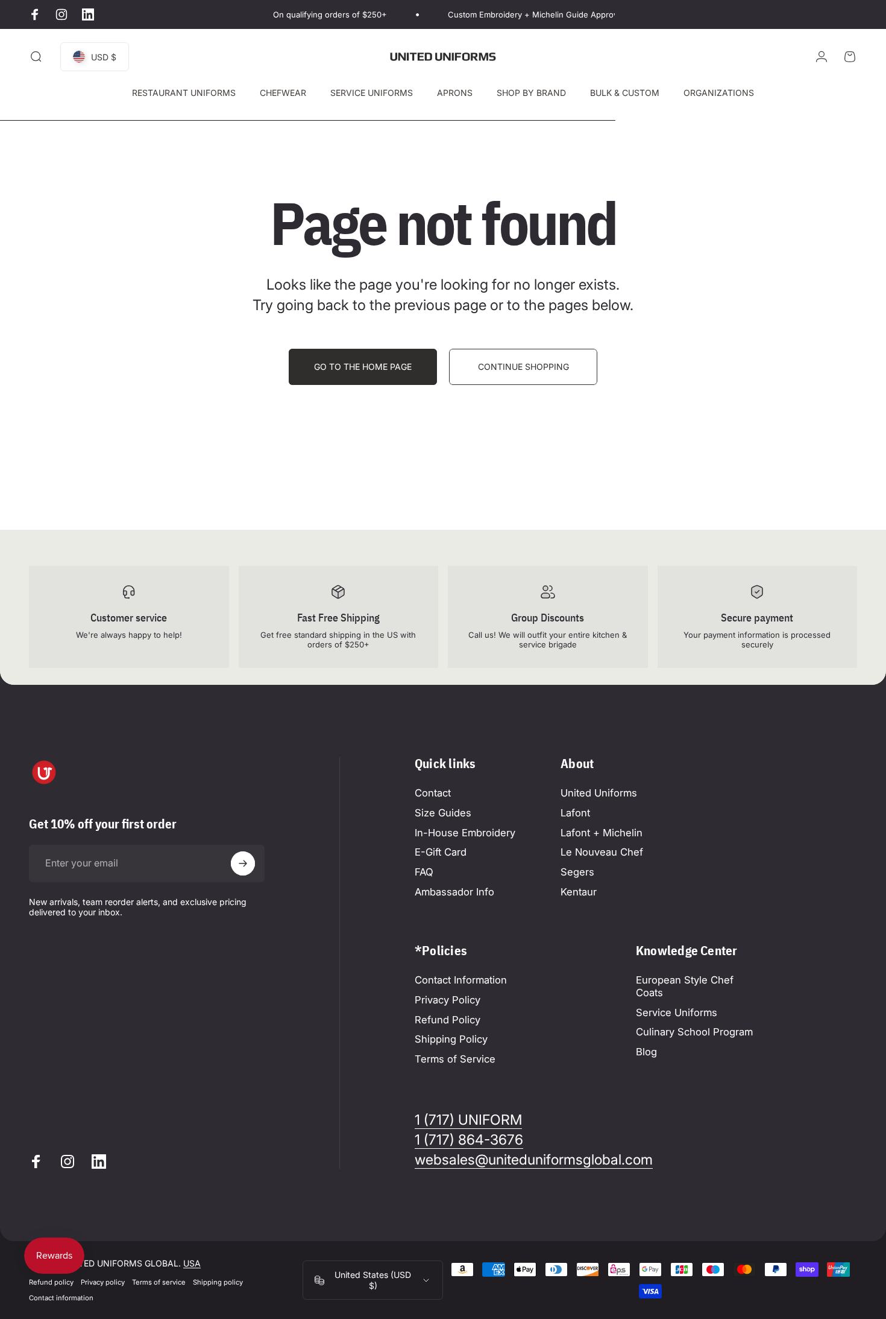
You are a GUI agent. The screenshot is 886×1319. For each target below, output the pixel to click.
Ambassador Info (454, 892)
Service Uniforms (676, 1012)
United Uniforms (599, 793)
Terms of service (159, 1282)
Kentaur (579, 892)
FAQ (424, 872)
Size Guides (443, 813)
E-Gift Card (441, 852)
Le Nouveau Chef (602, 852)
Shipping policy (218, 1282)
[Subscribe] (243, 863)
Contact (433, 793)
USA (192, 1263)
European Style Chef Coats (685, 986)
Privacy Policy (447, 1000)
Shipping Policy (451, 1039)
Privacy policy (103, 1282)
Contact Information (461, 980)
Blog (646, 1052)
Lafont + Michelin (602, 833)
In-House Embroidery (465, 833)
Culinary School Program (694, 1032)
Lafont (575, 813)
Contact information (61, 1298)
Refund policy (51, 1282)
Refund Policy (447, 1020)
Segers (577, 872)
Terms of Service (455, 1059)
